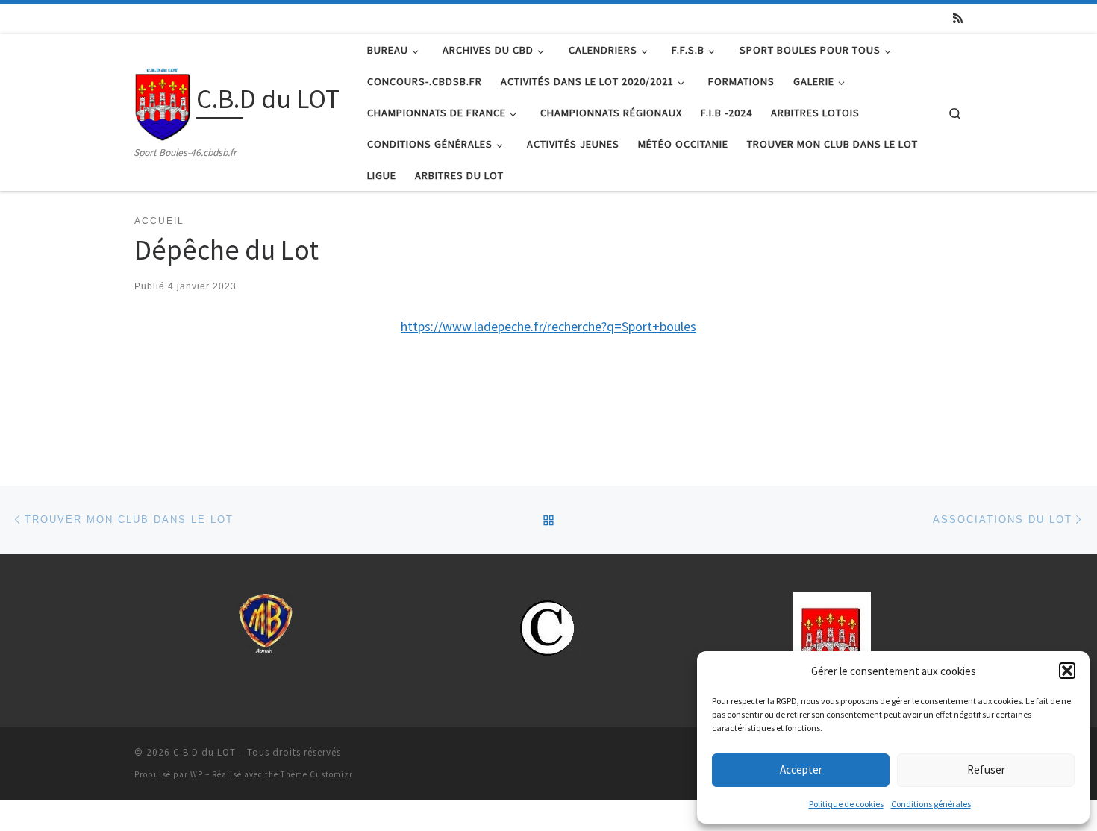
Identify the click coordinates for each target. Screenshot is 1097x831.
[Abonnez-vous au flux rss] (958, 18)
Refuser (986, 769)
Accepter (801, 769)
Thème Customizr (317, 774)
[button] (1067, 670)
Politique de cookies (846, 803)
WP (196, 774)
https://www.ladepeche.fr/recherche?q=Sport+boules (548, 326)
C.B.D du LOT (204, 752)
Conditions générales (931, 803)
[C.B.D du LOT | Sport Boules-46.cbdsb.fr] (162, 101)
